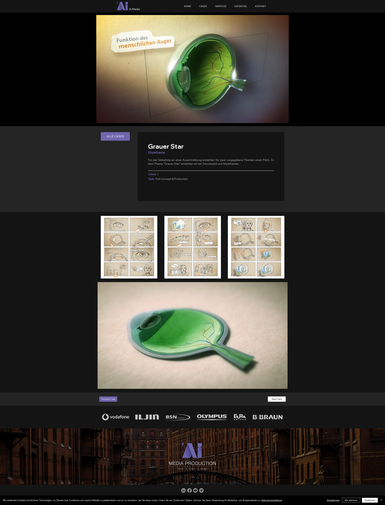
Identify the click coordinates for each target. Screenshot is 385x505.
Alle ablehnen (351, 500)
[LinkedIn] (183, 490)
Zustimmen (370, 500)
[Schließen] (381, 500)
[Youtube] (195, 490)
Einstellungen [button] (333, 500)
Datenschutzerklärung (271, 500)
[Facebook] (189, 490)
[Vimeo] (201, 490)
